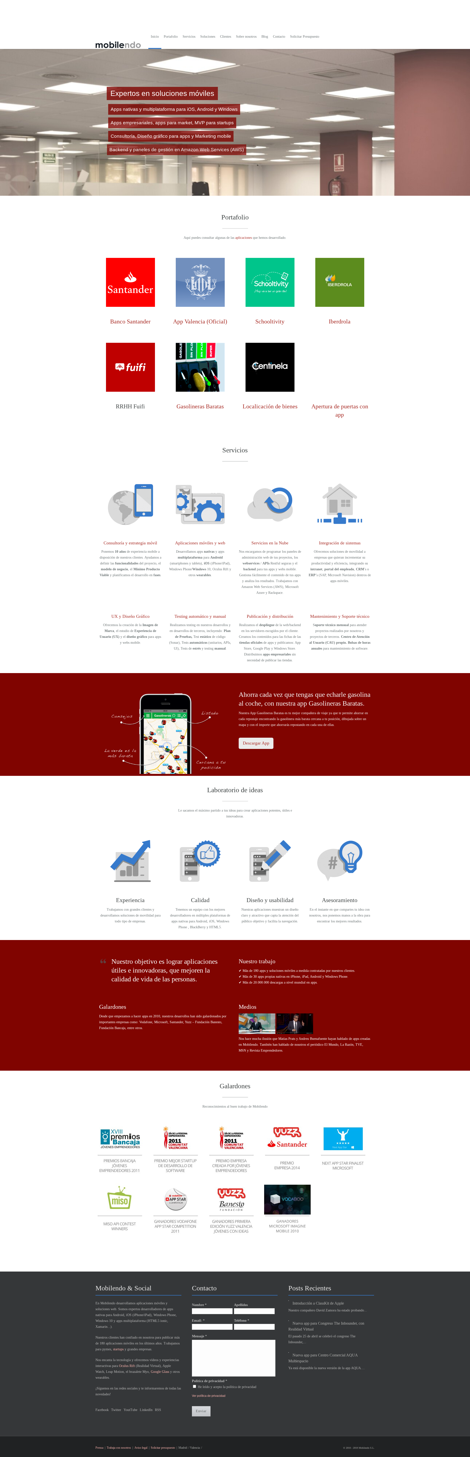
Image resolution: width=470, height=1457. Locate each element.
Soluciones (207, 36)
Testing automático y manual (200, 616)
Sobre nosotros (246, 36)
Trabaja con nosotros (119, 1447)
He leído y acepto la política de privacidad (227, 1387)
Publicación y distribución (270, 616)
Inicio (155, 36)
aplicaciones (244, 238)
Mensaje (199, 1336)
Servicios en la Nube (269, 542)
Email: (198, 1320)
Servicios (189, 36)
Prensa (99, 1447)
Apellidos (241, 1305)
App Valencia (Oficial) (200, 321)
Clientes (225, 36)
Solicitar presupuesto (163, 1447)
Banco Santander (130, 321)
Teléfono (241, 1320)
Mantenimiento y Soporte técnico (339, 616)
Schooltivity (269, 321)
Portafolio (171, 36)
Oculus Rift (127, 1366)
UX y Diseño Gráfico (130, 616)
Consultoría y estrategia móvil (130, 542)
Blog (264, 36)
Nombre (199, 1305)
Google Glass (160, 1372)
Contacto (279, 36)
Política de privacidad (209, 1381)
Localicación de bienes (270, 406)
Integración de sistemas (340, 542)
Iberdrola (340, 321)
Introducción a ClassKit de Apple (318, 1303)
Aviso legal (140, 1447)
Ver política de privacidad (208, 1396)
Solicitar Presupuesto (304, 36)
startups (118, 1349)
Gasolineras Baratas (200, 406)
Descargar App (256, 743)
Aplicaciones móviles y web (200, 542)
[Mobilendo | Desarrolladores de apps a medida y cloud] (118, 41)
